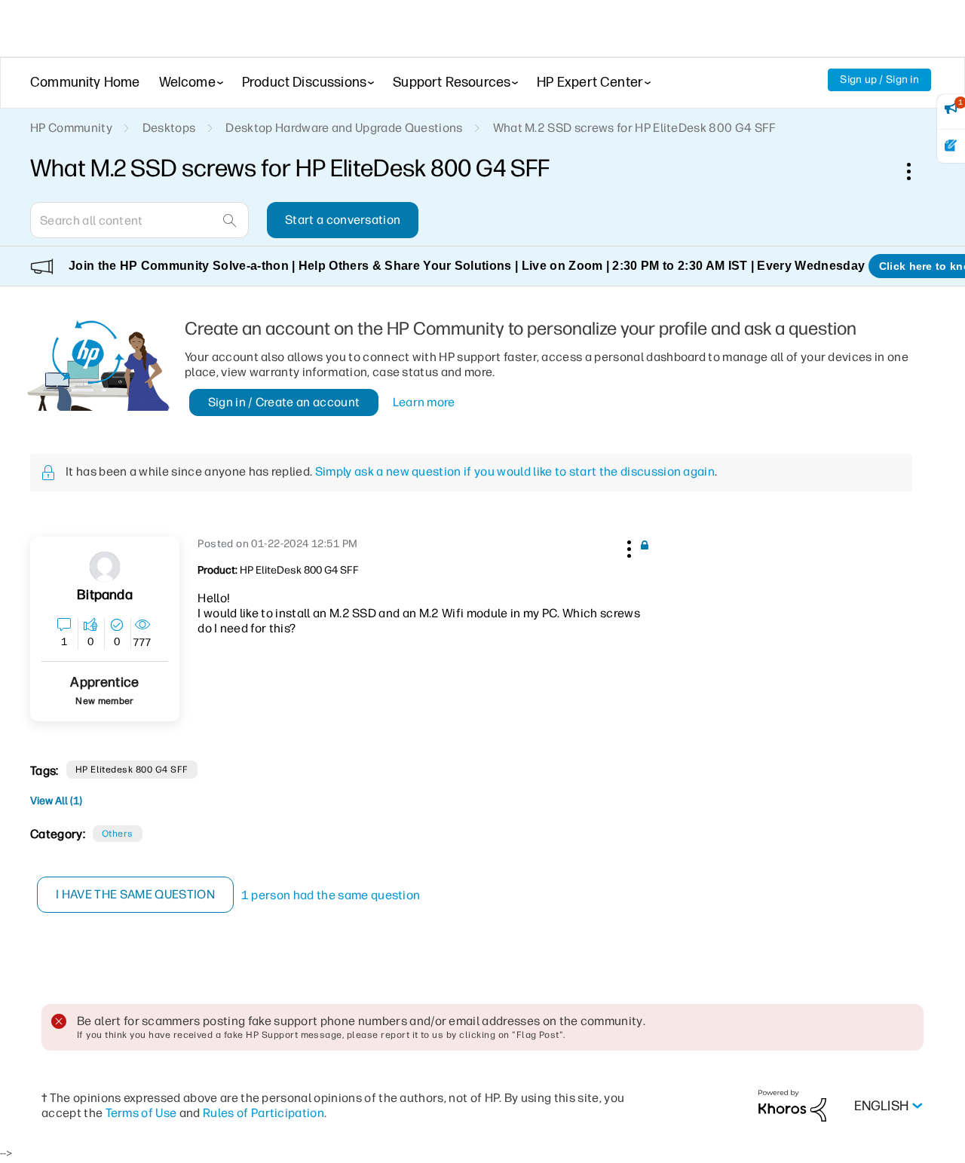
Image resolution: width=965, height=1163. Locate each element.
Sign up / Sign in (879, 79)
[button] (627, 546)
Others (117, 833)
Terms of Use (141, 1113)
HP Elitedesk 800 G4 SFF (131, 769)
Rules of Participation (263, 1113)
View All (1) (56, 800)
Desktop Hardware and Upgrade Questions (343, 128)
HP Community (71, 128)
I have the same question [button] (135, 894)
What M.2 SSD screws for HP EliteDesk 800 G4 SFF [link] (635, 128)
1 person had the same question (331, 895)
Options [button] (917, 171)
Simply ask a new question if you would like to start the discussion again (515, 471)
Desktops (169, 128)
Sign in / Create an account (284, 402)
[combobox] (139, 220)
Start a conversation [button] (342, 220)
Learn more (424, 402)
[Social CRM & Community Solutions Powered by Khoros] (792, 1105)
